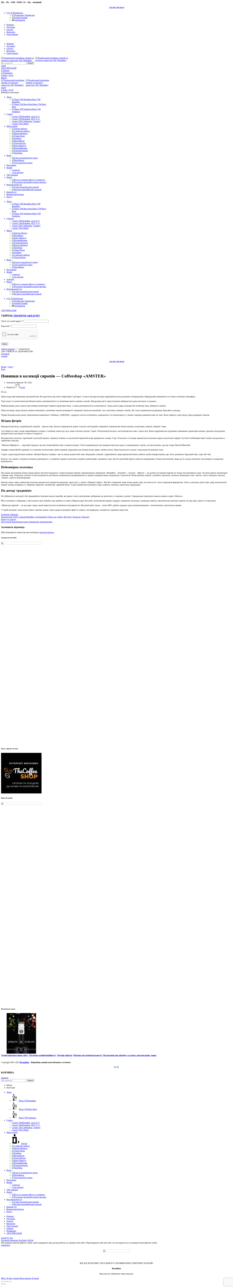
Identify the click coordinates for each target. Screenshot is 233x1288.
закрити (4, 1078)
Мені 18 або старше (10, 1278)
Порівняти (11, 1231)
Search (30, 63)
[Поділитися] (5, 1281)
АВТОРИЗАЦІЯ (14, 1233)
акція (3, 66)
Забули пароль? (8, 349)
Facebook (5, 354)
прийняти (5, 1245)
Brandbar (24, 1062)
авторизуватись (47, 532)
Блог (10, 367)
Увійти (4, 344)
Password (6, 326)
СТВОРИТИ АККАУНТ (25, 315)
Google (4, 356)
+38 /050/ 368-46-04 (116, 7)
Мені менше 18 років (29, 1278)
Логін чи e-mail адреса (12, 321)
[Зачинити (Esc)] (2, 1281)
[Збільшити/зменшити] (10, 1281)
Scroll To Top (7, 1238)
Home (3, 367)
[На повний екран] (7, 1281)
